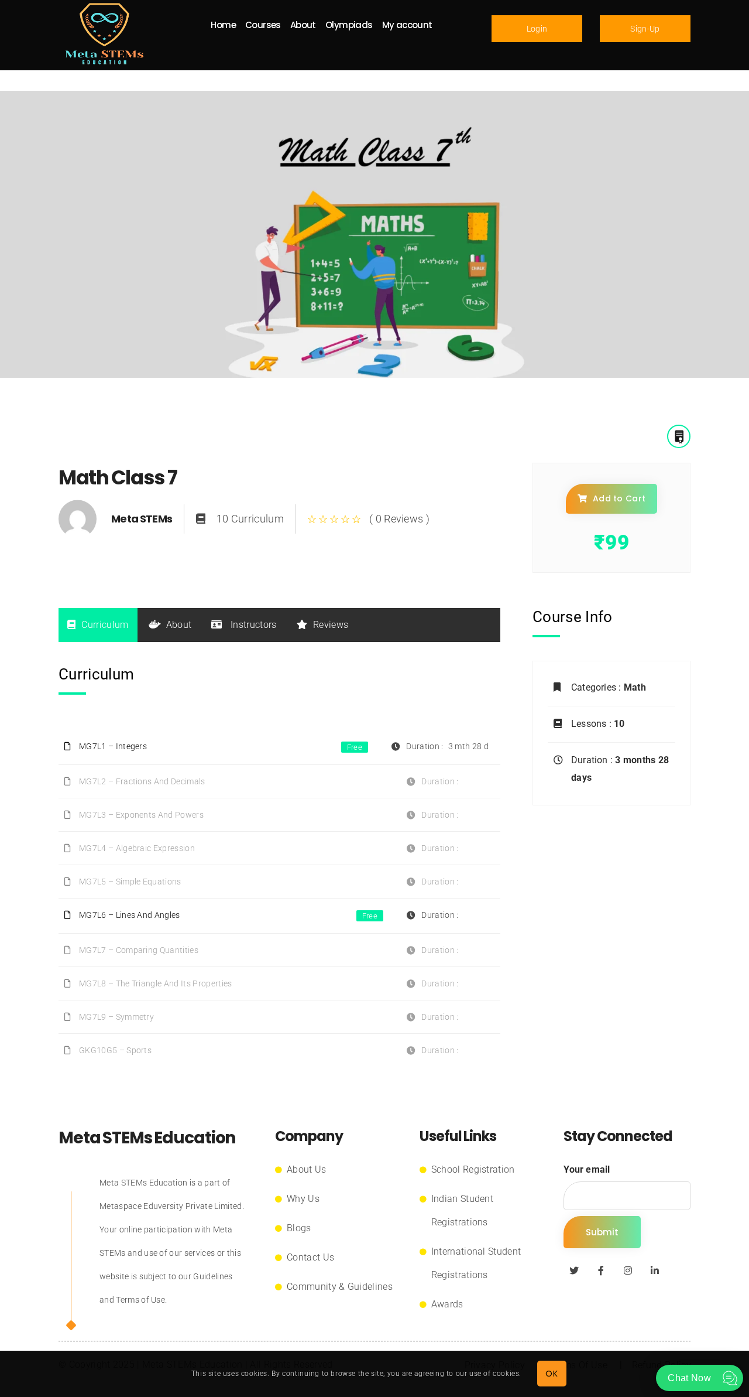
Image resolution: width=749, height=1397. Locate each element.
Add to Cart (619, 498)
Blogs (299, 1228)
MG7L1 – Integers (113, 746)
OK (551, 1373)
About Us (307, 1169)
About (179, 624)
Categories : (597, 687)
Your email (587, 1169)
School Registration (473, 1169)
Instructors (252, 624)
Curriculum (104, 624)
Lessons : (592, 723)
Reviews (330, 624)
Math (635, 687)
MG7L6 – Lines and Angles (129, 915)
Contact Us (310, 1257)
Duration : (593, 760)
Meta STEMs (141, 518)
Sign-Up (644, 28)
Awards (447, 1304)
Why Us (303, 1198)
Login (537, 28)
